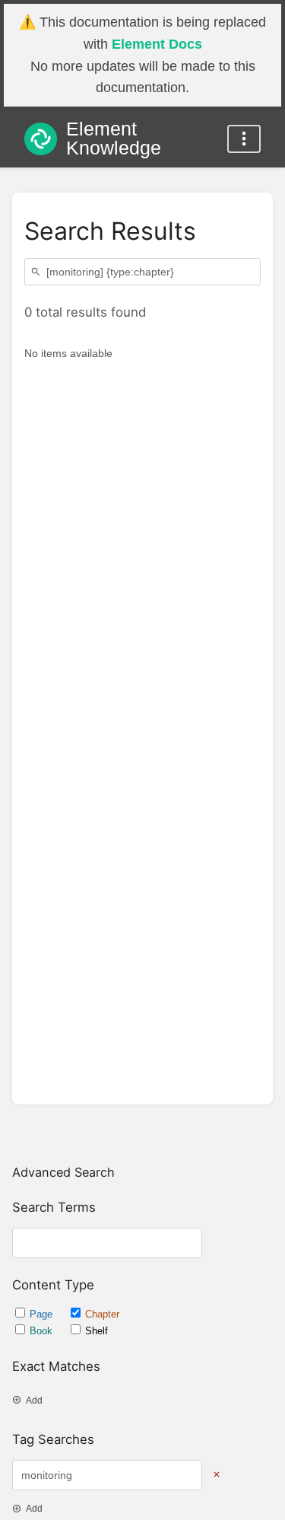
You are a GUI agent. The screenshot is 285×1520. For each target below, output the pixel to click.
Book (42, 1331)
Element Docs (157, 44)
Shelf (96, 1331)
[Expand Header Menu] (244, 139)
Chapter (102, 1314)
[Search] (38, 272)
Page (42, 1314)
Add (34, 1400)
